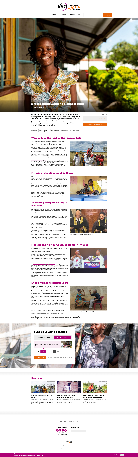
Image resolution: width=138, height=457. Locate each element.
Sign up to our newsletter (94, 124)
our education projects (46, 192)
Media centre (71, 421)
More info (41, 455)
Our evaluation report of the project (38, 160)
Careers (65, 421)
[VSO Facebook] (57, 430)
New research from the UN (37, 290)
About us (79, 14)
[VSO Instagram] (60, 430)
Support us (72, 14)
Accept (121, 454)
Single (62, 337)
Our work (54, 14)
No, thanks (116, 454)
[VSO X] (65, 430)
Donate (108, 15)
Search (86, 14)
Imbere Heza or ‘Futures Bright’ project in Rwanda (44, 264)
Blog (61, 421)
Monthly (44, 337)
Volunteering (62, 14)
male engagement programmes (46, 303)
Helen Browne (102, 118)
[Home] (69, 6)
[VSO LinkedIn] (63, 430)
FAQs (76, 421)
